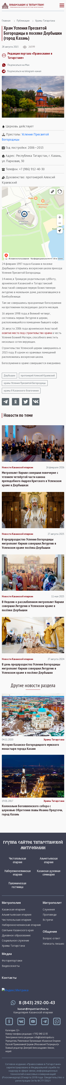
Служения (49, 909)
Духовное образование (16, 935)
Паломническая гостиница (17, 885)
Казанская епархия (13, 909)
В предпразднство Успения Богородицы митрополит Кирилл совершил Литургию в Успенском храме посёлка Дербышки (29, 543)
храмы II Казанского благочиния (21, 390)
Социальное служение (15, 940)
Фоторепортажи (12, 960)
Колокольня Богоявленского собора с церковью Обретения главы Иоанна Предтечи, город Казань (32, 810)
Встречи (48, 919)
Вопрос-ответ (51, 938)
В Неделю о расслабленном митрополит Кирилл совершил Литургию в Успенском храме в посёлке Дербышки (33, 606)
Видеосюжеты (10, 966)
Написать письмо (53, 943)
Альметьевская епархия (49, 860)
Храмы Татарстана (45, 20)
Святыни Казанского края (18, 930)
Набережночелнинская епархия (18, 873)
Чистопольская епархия (17, 860)
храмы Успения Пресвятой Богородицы (25, 383)
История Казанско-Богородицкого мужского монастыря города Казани (30, 747)
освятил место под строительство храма (27, 333)
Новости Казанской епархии (17, 467)
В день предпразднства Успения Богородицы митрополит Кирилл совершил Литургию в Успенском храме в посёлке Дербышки (31, 668)
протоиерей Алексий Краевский (38, 375)
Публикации (23, 20)
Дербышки (9, 375)
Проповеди (49, 914)
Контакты (9, 978)
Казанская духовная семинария (48, 873)
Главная (6, 20)
